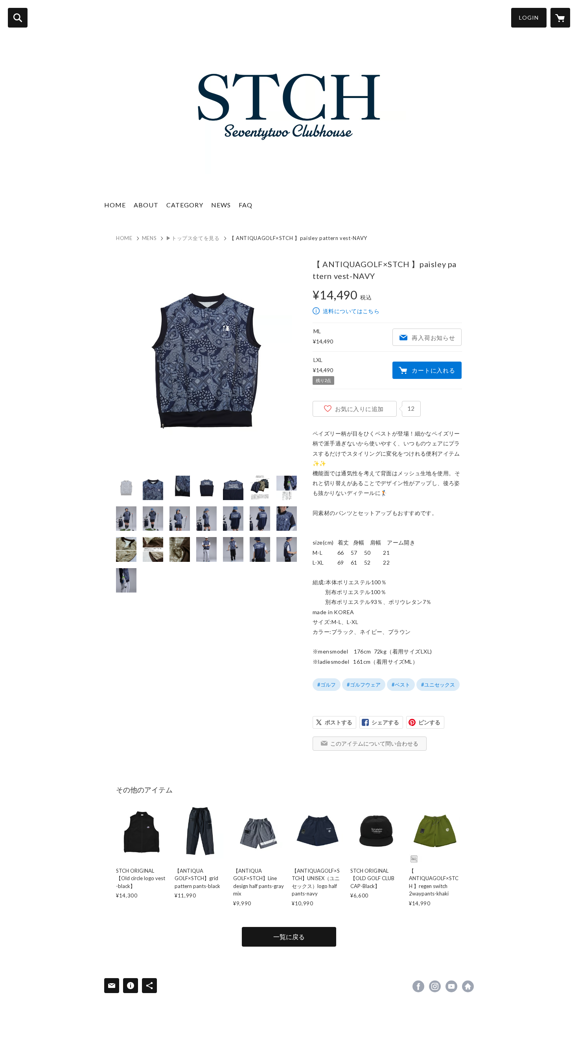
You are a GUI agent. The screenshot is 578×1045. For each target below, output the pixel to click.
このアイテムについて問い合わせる (374, 743)
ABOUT (146, 205)
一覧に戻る (289, 936)
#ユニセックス (438, 684)
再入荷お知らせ (433, 337)
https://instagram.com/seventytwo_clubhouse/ (435, 986)
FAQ (245, 205)
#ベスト (401, 684)
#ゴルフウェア (364, 684)
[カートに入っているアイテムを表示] (560, 18)
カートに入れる (433, 370)
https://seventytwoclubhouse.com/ (468, 986)
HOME (115, 205)
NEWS (221, 205)
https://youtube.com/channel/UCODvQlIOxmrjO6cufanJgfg (451, 986)
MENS (149, 238)
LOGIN (529, 17)
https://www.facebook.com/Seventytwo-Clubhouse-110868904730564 (418, 986)
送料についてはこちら (351, 311)
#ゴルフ (326, 684)
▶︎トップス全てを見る (193, 238)
